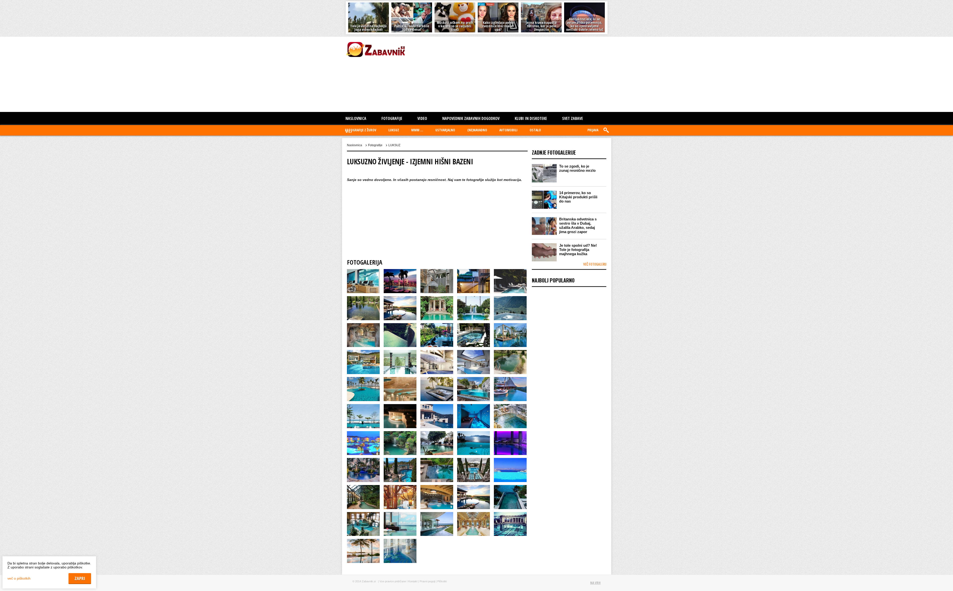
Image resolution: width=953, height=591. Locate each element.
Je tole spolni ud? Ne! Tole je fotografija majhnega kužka (578, 249)
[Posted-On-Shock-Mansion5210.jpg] (400, 541)
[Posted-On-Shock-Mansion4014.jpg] (510, 460)
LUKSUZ (393, 130)
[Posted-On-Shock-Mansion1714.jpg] (400, 352)
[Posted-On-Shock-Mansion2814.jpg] (437, 406)
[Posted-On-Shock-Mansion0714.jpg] (437, 298)
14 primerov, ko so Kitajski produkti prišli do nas (578, 197)
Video (422, 118)
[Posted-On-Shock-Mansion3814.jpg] (437, 460)
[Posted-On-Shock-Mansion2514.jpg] (510, 379)
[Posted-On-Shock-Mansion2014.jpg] (510, 352)
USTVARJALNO (445, 130)
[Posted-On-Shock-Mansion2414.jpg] (474, 379)
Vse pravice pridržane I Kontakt (398, 581)
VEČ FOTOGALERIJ (594, 264)
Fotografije (391, 118)
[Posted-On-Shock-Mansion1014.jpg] (364, 325)
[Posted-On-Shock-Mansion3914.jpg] (474, 460)
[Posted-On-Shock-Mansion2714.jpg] (400, 406)
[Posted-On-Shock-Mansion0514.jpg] (364, 298)
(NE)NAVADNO (477, 130)
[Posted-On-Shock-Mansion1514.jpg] (510, 325)
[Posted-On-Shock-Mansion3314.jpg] (437, 433)
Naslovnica (355, 118)
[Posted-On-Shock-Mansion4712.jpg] (400, 514)
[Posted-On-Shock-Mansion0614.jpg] (400, 298)
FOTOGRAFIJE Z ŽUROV (360, 130)
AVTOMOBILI (508, 130)
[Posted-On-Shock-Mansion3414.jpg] (474, 433)
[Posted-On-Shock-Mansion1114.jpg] (400, 325)
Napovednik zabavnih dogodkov (471, 118)
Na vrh (595, 582)
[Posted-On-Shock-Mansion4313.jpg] (437, 487)
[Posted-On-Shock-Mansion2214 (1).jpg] (400, 379)
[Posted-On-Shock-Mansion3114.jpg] (364, 433)
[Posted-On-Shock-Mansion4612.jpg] (364, 514)
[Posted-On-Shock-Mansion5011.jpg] (510, 514)
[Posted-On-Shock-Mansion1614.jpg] (364, 352)
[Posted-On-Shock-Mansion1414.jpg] (364, 271)
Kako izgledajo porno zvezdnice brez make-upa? (498, 26)
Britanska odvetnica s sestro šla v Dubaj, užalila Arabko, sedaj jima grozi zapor (578, 225)
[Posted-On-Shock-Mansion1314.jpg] (474, 325)
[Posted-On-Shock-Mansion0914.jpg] (510, 298)
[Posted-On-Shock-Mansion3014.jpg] (510, 406)
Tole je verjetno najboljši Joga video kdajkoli (368, 28)
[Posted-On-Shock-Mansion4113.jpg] (364, 487)
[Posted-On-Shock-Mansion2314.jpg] (437, 379)
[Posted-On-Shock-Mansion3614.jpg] (364, 460)
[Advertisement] (478, 74)
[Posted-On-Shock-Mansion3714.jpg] (400, 460)
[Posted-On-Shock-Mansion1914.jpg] (474, 352)
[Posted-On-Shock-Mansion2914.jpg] (474, 406)
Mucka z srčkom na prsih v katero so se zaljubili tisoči (455, 26)
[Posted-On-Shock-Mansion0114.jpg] (400, 271)
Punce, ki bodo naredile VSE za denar (411, 28)
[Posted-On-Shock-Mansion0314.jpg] (474, 271)
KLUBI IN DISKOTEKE (531, 118)
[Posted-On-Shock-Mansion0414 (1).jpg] (510, 271)
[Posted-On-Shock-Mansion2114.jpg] (364, 379)
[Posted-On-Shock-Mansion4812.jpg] (437, 514)
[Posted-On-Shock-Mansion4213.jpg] (400, 487)
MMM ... (417, 130)
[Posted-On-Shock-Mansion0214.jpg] (437, 271)
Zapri (940, 582)
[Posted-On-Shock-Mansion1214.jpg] (437, 325)
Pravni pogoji (427, 581)
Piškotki (442, 581)
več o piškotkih (19, 578)
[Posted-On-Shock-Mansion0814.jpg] (474, 298)
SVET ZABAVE (572, 118)
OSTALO (535, 130)
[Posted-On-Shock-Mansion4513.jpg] (510, 487)
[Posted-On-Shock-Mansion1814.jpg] (437, 352)
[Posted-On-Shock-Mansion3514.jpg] (510, 433)
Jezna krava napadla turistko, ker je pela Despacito (541, 26)
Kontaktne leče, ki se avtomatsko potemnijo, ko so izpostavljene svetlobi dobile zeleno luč (584, 24)
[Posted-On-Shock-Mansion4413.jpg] (474, 487)
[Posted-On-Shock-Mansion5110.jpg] (364, 541)
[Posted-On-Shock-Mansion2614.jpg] (364, 406)
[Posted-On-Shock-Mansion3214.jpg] (400, 433)
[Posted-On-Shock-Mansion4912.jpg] (474, 514)
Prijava (592, 130)
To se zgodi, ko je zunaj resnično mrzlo (577, 168)
